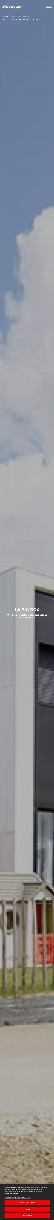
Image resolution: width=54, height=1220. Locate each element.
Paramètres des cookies (27, 1202)
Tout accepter (27, 1215)
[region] (27, 1202)
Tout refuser (27, 1209)
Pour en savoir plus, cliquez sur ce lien (17, 1197)
